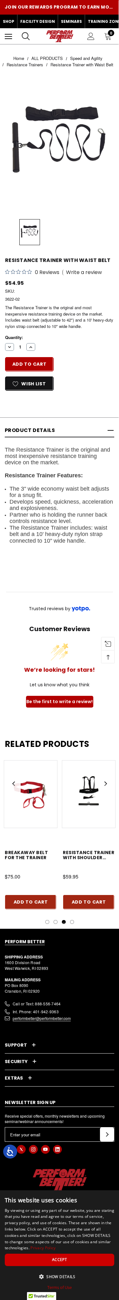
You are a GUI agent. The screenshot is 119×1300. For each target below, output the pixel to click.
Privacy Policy (43, 1248)
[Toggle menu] (8, 36)
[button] (59, 1276)
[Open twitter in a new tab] (21, 1149)
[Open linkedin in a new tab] (57, 1149)
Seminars (71, 21)
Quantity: (14, 337)
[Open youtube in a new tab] (45, 1149)
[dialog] (59, 1245)
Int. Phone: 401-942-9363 (36, 1011)
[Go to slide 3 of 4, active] (64, 922)
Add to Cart (31, 902)
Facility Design (37, 21)
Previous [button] (13, 784)
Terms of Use (59, 1287)
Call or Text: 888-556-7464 (37, 1003)
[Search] (26, 36)
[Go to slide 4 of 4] (72, 922)
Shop (8, 21)
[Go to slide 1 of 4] (47, 922)
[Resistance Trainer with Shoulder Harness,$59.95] (88, 793)
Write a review (84, 272)
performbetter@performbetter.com (42, 1018)
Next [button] (105, 784)
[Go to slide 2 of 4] (55, 922)
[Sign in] (91, 36)
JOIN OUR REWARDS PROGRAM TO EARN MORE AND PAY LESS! (59, 7)
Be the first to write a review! (59, 701)
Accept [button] (59, 1259)
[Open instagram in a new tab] (33, 1149)
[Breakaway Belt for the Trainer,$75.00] (30, 793)
